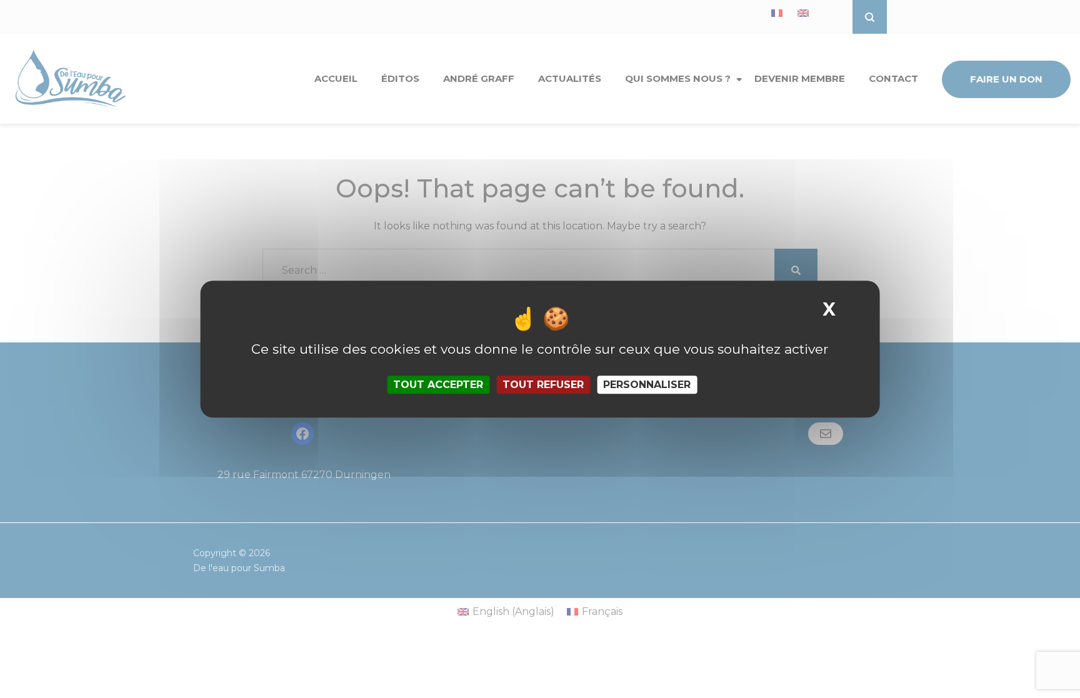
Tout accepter (438, 385)
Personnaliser (647, 385)
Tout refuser (543, 385)
